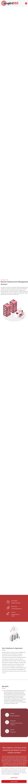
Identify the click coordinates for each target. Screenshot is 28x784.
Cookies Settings (14, 777)
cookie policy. (16, 774)
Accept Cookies (14, 781)
